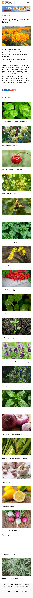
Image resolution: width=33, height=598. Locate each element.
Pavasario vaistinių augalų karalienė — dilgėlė (15, 242)
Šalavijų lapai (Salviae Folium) (10, 578)
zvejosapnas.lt (20, 586)
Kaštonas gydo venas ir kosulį (10, 145)
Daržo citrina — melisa (8, 410)
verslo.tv (12, 584)
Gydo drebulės (6, 314)
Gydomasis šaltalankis (8, 554)
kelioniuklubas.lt (19, 584)
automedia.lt (27, 584)
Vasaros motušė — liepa (9, 193)
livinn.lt (26, 591)
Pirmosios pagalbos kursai (17, 591)
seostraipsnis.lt (16, 588)
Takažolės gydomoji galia (9, 338)
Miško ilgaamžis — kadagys (10, 386)
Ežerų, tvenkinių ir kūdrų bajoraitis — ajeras (14, 458)
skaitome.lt (4, 586)
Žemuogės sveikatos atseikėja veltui (12, 169)
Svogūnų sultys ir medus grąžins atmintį (13, 434)
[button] (27, 2)
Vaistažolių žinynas (6, 15)
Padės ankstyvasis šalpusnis (10, 266)
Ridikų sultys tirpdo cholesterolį (11, 530)
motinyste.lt (28, 586)
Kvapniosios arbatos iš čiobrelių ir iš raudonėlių (15, 362)
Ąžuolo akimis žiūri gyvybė (9, 218)
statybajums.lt (5, 584)
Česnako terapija (6, 482)
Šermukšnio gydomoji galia (9, 290)
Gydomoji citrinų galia (8, 506)
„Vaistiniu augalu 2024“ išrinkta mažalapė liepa (15, 121)
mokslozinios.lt (12, 586)
